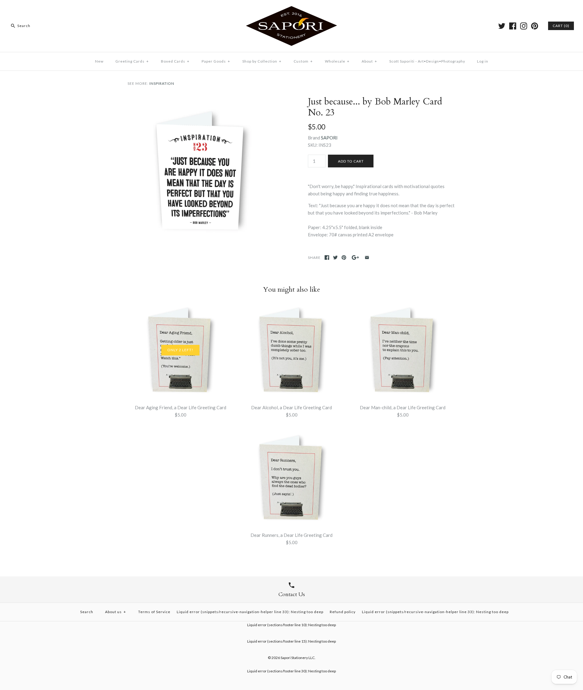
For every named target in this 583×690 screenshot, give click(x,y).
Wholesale (337, 61)
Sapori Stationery (294, 657)
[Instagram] (523, 25)
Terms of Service (154, 611)
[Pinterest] (534, 25)
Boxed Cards (175, 61)
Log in (482, 61)
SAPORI (329, 137)
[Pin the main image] (344, 257)
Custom (303, 61)
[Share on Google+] (355, 257)
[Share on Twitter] (335, 257)
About (369, 61)
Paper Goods (216, 61)
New (99, 61)
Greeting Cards (132, 61)
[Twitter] (501, 25)
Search (86, 611)
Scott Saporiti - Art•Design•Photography (427, 61)
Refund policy (343, 611)
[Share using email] (367, 257)
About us (115, 611)
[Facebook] (512, 25)
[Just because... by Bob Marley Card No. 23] (201, 100)
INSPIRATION (161, 83)
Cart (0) (561, 25)
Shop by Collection (261, 61)
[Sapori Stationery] (291, 9)
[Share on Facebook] (327, 257)
